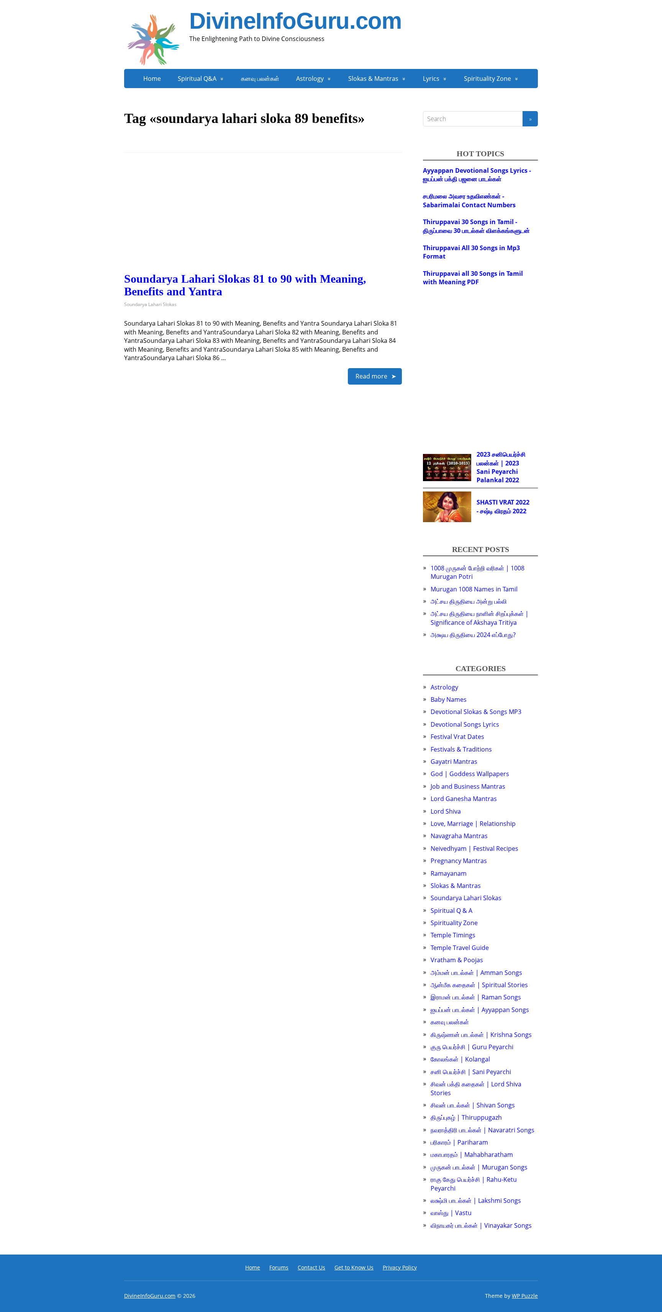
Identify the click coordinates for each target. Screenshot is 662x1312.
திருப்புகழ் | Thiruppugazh (466, 1117)
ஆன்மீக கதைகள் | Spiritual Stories (479, 985)
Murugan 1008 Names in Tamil (474, 589)
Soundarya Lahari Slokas (150, 304)
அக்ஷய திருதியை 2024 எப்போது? (473, 635)
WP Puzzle (525, 1295)
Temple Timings (453, 935)
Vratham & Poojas (457, 960)
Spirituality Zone (487, 78)
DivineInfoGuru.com (295, 21)
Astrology (310, 78)
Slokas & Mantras (373, 78)
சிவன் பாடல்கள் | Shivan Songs (473, 1105)
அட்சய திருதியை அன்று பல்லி (469, 601)
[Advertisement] (263, 218)
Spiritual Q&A (197, 78)
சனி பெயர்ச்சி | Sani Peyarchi (471, 1072)
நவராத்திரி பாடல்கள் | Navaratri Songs (482, 1130)
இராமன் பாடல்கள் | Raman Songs (476, 997)
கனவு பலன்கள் (260, 78)
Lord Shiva (446, 811)
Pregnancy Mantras (459, 861)
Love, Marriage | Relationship (473, 823)
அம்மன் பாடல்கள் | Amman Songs (476, 972)
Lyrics (431, 78)
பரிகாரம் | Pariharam (459, 1142)
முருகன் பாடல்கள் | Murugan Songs (479, 1167)
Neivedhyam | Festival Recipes (474, 848)
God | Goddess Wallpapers (470, 774)
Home (152, 78)
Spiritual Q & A (451, 910)
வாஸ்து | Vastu (451, 1213)
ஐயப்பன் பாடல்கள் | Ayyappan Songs (480, 1010)
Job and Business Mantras (468, 786)
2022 (512, 480)
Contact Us (311, 1267)
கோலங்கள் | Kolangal (460, 1059)
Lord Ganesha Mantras (464, 798)
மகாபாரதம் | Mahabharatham (472, 1154)
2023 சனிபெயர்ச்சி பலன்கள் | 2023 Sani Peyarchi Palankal (501, 467)
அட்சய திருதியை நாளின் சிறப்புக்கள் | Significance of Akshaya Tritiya (480, 617)
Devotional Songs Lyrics (465, 724)
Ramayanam (449, 873)
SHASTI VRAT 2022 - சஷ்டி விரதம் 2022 (503, 506)
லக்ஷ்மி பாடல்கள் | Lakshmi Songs (476, 1200)
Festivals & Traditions (461, 749)
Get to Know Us (354, 1267)
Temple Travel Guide (460, 947)
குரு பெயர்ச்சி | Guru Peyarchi (472, 1047)
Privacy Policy (400, 1267)
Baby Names (449, 699)
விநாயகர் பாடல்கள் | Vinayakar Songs (481, 1225)
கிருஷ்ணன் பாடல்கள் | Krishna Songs (481, 1034)
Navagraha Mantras (459, 836)
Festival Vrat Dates (457, 736)
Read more (371, 376)
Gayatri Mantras (454, 761)
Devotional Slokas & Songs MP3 (476, 712)
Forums (278, 1267)
